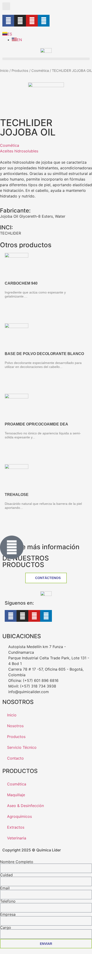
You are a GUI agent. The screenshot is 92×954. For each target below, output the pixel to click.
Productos (20, 71)
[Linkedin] (44, 21)
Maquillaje (16, 794)
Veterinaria (16, 838)
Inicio (4, 71)
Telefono (8, 901)
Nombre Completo (16, 862)
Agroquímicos (19, 816)
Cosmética (40, 71)
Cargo (5, 927)
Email (5, 888)
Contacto (15, 758)
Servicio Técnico (22, 747)
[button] (6, 6)
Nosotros (15, 725)
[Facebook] (8, 21)
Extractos (15, 827)
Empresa (8, 914)
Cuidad (6, 875)
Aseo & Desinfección (25, 805)
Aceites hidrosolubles (19, 151)
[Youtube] (32, 21)
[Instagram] (20, 21)
